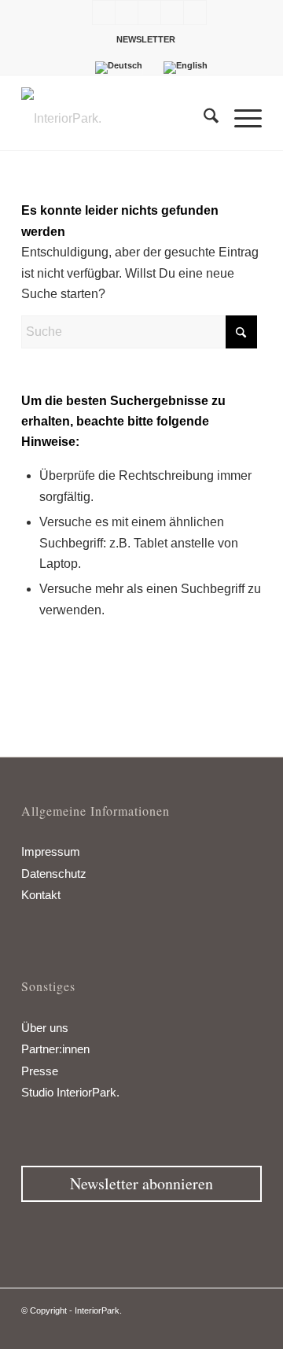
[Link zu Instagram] (149, 12)
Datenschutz (53, 873)
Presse (39, 1071)
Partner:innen (55, 1049)
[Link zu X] (127, 12)
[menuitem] (145, 39)
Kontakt (41, 894)
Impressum (50, 851)
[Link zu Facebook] (104, 12)
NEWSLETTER (145, 39)
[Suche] (203, 118)
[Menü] (240, 118)
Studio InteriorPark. (70, 1092)
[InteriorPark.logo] (117, 118)
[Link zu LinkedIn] (195, 12)
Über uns (44, 1027)
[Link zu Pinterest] (172, 12)
